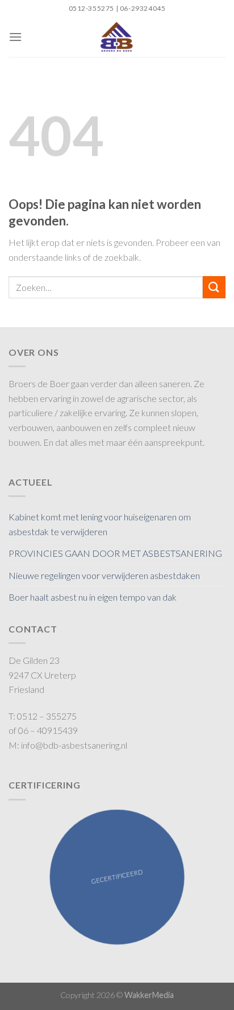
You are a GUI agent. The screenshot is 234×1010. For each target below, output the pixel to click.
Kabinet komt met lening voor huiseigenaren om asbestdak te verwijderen (100, 524)
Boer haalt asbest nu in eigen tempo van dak (93, 597)
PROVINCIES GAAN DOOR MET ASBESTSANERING (115, 553)
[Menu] (15, 37)
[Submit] (214, 287)
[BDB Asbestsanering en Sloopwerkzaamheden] (117, 37)
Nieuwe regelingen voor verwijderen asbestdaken (104, 575)
